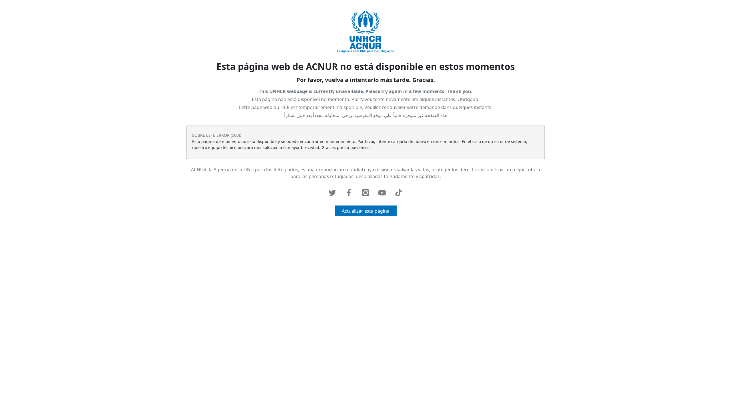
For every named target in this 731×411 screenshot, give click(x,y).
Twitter (332, 192)
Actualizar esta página (365, 211)
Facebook (349, 192)
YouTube (382, 192)
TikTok (398, 192)
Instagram (365, 192)
